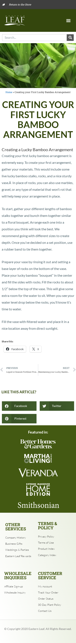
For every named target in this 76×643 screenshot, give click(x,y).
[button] (68, 20)
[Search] (70, 37)
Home (8, 92)
